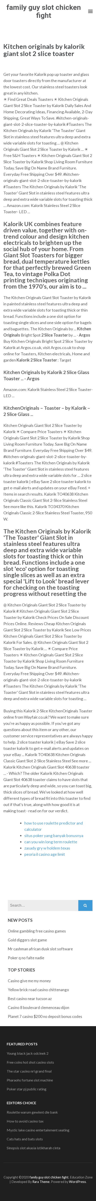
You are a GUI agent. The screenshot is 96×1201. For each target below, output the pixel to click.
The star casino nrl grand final (29, 1071)
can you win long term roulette (50, 841)
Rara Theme (41, 1182)
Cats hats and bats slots (25, 1139)
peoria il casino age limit (44, 854)
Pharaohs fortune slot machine (30, 1080)
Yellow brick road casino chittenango (38, 989)
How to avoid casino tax (25, 1121)
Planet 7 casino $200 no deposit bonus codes (45, 1016)
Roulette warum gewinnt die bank (32, 1112)
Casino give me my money (29, 980)
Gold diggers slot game (27, 940)
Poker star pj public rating (26, 1089)
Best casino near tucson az (30, 998)
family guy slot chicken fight (43, 11)
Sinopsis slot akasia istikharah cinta (33, 1148)
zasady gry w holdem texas (47, 847)
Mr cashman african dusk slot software (40, 949)
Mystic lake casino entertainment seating (38, 1130)
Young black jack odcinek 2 (27, 1053)
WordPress (77, 1182)
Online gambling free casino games (37, 931)
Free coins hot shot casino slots (30, 1062)
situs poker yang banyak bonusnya (53, 835)
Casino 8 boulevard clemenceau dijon (38, 1007)
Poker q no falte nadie (26, 957)
